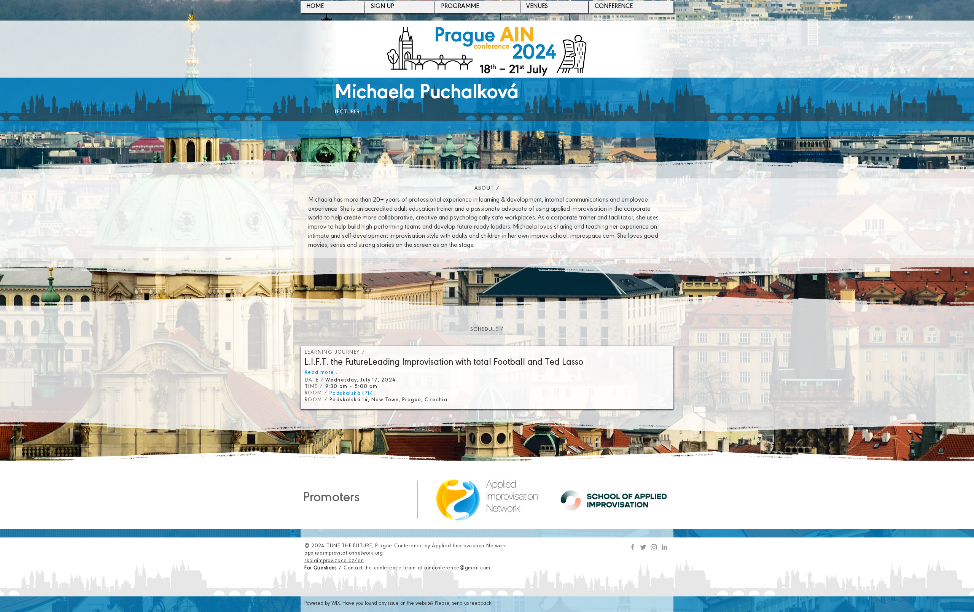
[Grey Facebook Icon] (633, 547)
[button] (400, 7)
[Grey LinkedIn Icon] (664, 547)
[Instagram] (654, 547)
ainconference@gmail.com (457, 568)
